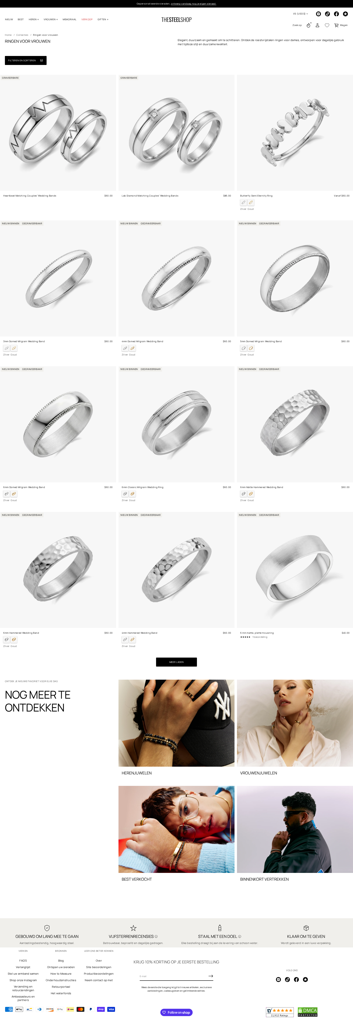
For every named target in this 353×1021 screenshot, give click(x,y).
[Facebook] (336, 13)
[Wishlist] (327, 25)
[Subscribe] (210, 976)
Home (8, 34)
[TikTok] (327, 13)
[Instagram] (318, 13)
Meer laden (176, 662)
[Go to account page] (317, 25)
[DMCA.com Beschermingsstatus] (307, 1016)
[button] (297, 25)
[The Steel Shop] (176, 20)
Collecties (22, 34)
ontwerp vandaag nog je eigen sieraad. (193, 3)
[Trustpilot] (345, 13)
